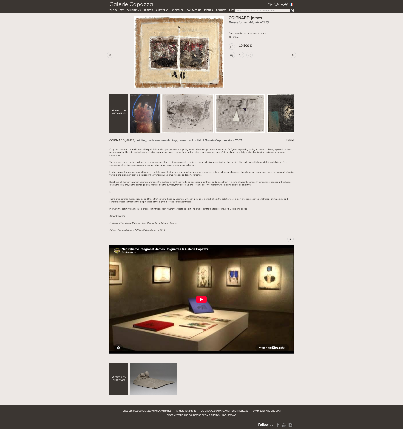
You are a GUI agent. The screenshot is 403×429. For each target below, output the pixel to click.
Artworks (162, 10)
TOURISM (221, 10)
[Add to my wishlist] (241, 55)
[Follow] (290, 140)
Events (208, 10)
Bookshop (177, 10)
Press (232, 10)
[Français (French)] (291, 4)
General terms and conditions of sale (188, 415)
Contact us (194, 10)
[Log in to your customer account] (283, 4)
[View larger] (249, 55)
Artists (148, 10)
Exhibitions (134, 10)
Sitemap (231, 415)
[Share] (232, 55)
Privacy (215, 415)
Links (224, 415)
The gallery (116, 10)
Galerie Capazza (131, 4)
